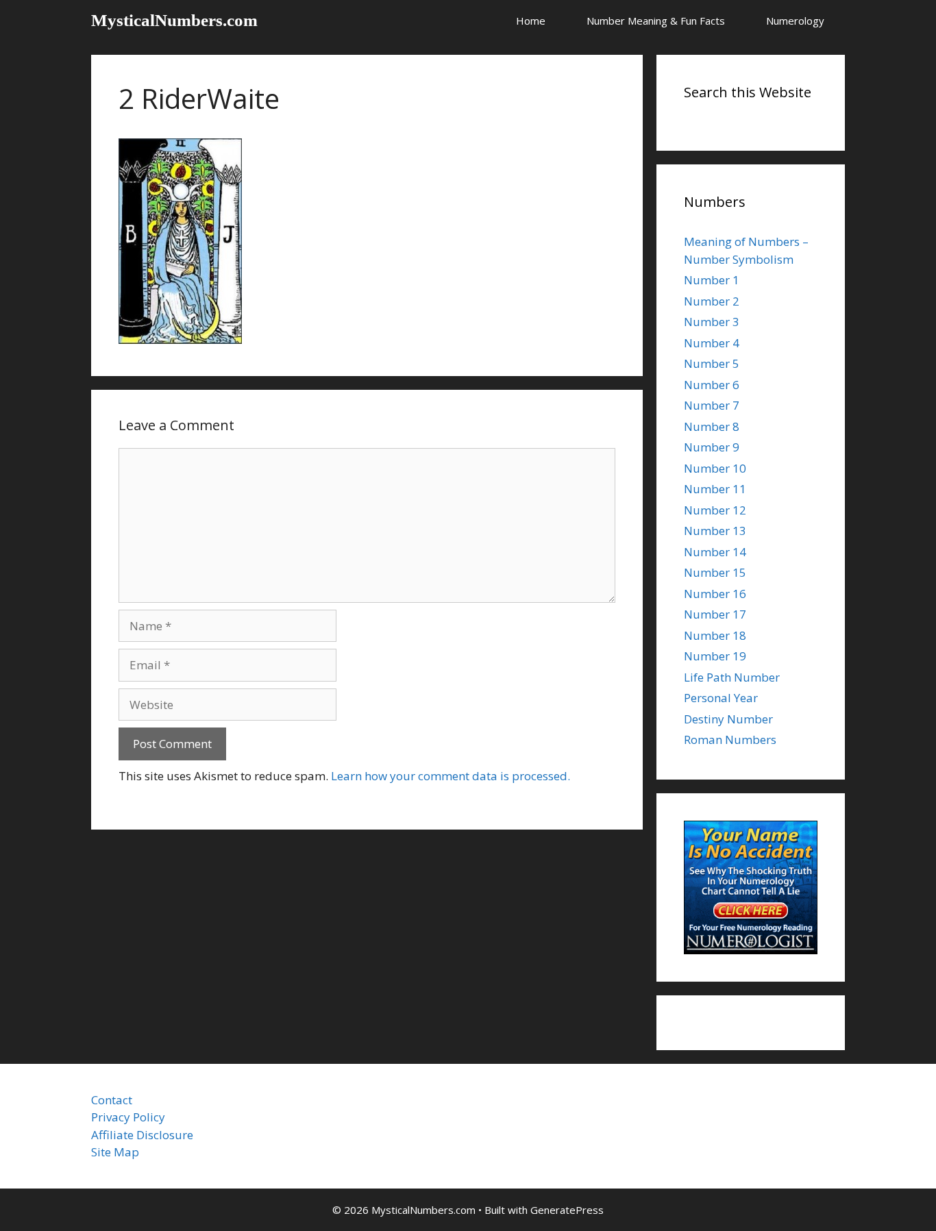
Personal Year (721, 698)
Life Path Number (732, 677)
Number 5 (711, 363)
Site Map (115, 1152)
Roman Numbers (730, 739)
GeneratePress (567, 1210)
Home (530, 20)
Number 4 (711, 343)
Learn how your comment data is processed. (450, 776)
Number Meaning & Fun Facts (656, 20)
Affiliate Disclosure (142, 1135)
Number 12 (715, 510)
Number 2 (711, 301)
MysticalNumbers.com (174, 20)
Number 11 (715, 489)
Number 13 (715, 530)
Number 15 (715, 572)
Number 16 (715, 593)
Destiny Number (728, 719)
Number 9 (711, 447)
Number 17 (715, 614)
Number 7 (711, 405)
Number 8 (711, 426)
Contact (111, 1100)
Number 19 (715, 656)
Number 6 (711, 385)
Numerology (795, 20)
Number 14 (715, 552)
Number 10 (715, 468)
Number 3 (711, 321)
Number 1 (711, 280)
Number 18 (715, 635)
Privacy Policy (128, 1117)
